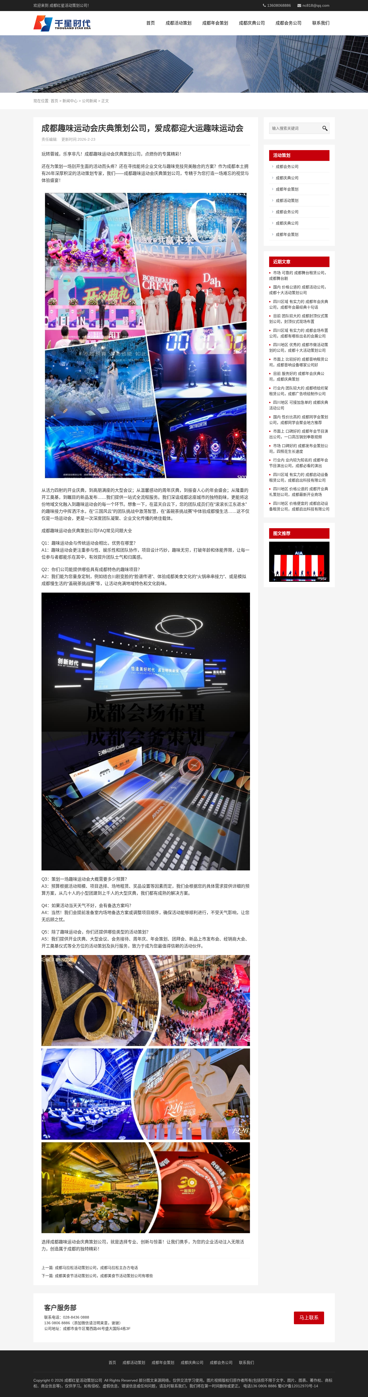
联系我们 (320, 23)
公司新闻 (89, 101)
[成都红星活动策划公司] (62, 23)
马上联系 (309, 1317)
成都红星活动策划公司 (83, 1380)
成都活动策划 (179, 23)
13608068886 (279, 5)
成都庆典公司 (252, 23)
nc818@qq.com (316, 5)
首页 (150, 23)
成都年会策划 (215, 23)
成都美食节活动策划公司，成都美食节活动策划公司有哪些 (104, 1276)
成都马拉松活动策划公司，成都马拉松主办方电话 (96, 1267)
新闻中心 (70, 101)
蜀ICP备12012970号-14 (298, 1386)
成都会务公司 (288, 23)
